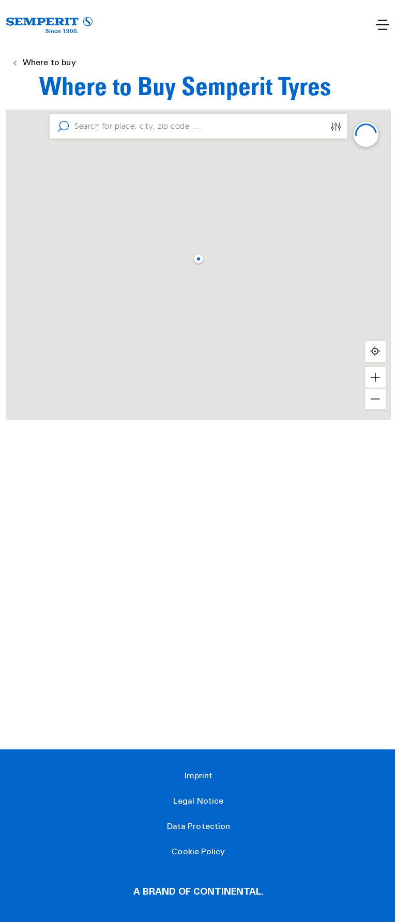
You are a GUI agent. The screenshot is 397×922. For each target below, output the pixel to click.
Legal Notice (198, 801)
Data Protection (198, 827)
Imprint (199, 776)
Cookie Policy (198, 852)
